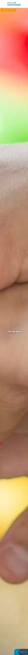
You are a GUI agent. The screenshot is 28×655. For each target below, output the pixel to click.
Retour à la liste (9, 10)
